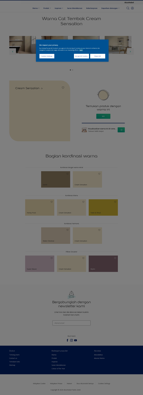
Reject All (98, 56)
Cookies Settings (47, 56)
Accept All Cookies (81, 56)
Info (81, 50)
